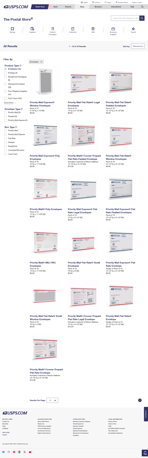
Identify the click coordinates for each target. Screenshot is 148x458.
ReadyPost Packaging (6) (17, 78)
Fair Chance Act (113, 430)
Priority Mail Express (16, 134)
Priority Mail (13, 130)
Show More (8, 102)
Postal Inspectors (78, 424)
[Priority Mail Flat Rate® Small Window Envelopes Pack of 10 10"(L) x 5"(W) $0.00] (48, 295)
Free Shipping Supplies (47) (17, 92)
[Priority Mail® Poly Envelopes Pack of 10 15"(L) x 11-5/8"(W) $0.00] (48, 189)
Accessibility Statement (115, 433)
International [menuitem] (116, 7)
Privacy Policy (112, 421)
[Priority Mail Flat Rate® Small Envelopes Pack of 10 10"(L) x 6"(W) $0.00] (86, 242)
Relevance (137, 46)
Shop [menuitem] (82, 7)
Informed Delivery (123, 2)
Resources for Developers (80, 433)
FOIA (109, 426)
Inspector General (78, 426)
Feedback (5, 428)
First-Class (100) (15, 98)
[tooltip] (20, 65)
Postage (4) (12, 73)
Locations (97, 2)
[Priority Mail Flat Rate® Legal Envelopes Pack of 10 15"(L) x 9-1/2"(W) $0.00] (86, 82)
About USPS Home (43, 421)
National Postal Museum (80, 430)
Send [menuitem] (55, 7)
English (83, 2)
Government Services (44, 430)
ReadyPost (12, 146)
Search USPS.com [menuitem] (142, 6)
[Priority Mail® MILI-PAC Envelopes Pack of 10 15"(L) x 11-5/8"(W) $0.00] (48, 242)
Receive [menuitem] (68, 7)
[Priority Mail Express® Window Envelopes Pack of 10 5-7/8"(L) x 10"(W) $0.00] (48, 82)
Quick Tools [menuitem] (40, 7)
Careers (4, 435)
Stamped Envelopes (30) (16, 85)
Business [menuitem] (98, 7)
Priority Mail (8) (14, 112)
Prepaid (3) (12, 116)
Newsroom (41, 424)
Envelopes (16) (14, 69)
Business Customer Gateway (81, 421)
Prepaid (11, 142)
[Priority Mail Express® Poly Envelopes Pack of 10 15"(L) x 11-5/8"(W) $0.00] (48, 135)
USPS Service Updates (44, 426)
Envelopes (34, 62)
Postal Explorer (77, 428)
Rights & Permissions (44, 433)
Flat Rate (12, 138)
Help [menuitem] (132, 7)
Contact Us (5, 421)
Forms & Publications (44, 428)
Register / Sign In (137, 2)
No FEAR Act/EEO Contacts (116, 428)
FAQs (4, 426)
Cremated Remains (16, 150)
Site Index (5, 424)
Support (109, 2)
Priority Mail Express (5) (17, 120)
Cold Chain (12, 154)
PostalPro (76, 435)
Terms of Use (112, 424)
